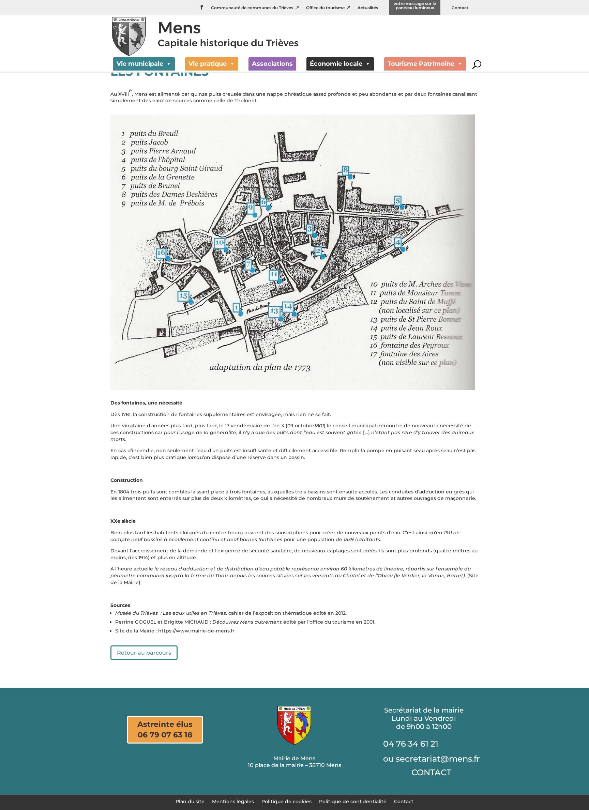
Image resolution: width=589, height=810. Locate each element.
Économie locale (336, 63)
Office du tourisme (325, 8)
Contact (460, 8)
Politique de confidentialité (353, 801)
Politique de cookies (286, 801)
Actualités (368, 8)
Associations (272, 63)
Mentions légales (233, 801)
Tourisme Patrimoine (421, 63)
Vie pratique (207, 63)
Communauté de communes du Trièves (252, 8)
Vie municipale (140, 63)
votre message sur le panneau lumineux (415, 6)
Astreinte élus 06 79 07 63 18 (165, 729)
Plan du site (190, 801)
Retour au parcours (144, 652)
